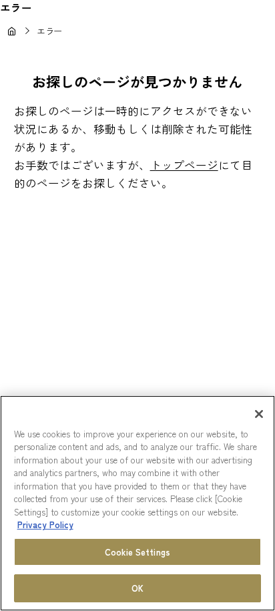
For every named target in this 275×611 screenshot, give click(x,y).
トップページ (184, 165)
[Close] (259, 414)
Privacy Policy (45, 524)
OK (137, 588)
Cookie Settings (137, 552)
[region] (137, 503)
